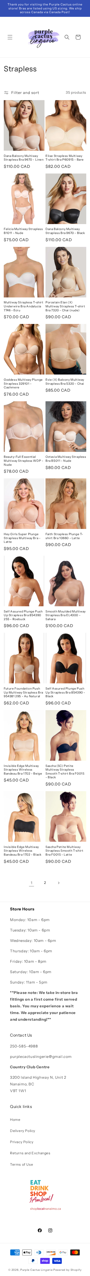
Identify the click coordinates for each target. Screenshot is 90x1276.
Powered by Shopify (67, 1270)
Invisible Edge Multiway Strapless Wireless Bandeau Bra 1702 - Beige (23, 769)
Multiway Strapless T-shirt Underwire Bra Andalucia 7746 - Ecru (24, 306)
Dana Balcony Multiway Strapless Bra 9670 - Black (65, 231)
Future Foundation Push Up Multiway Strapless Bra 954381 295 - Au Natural (23, 692)
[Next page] (58, 882)
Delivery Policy (22, 1131)
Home (15, 1119)
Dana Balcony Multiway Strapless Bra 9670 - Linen (24, 158)
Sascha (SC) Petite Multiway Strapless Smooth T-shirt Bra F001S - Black (65, 771)
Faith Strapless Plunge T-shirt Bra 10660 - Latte (64, 536)
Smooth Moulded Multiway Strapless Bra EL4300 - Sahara (66, 615)
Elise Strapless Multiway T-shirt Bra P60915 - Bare (65, 158)
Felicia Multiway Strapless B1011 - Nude (23, 231)
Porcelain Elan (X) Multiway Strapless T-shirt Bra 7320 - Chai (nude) (65, 306)
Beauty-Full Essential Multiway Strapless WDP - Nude (23, 460)
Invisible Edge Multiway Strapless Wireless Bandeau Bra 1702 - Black (22, 850)
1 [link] (31, 882)
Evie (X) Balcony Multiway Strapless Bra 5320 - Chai (65, 381)
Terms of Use (21, 1164)
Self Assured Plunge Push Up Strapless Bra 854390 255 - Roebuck (23, 615)
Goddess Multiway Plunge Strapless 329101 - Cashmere (23, 383)
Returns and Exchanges (30, 1153)
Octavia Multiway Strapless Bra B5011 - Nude (66, 459)
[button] (10, 37)
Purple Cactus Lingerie (36, 1270)
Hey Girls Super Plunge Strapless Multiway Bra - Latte (22, 538)
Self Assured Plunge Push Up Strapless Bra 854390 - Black (65, 692)
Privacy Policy (21, 1142)
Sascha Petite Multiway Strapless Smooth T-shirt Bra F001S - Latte (64, 850)
